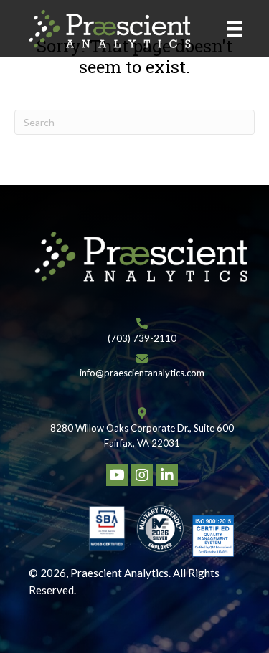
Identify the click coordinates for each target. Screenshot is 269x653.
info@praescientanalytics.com (142, 372)
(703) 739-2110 (142, 338)
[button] (117, 475)
